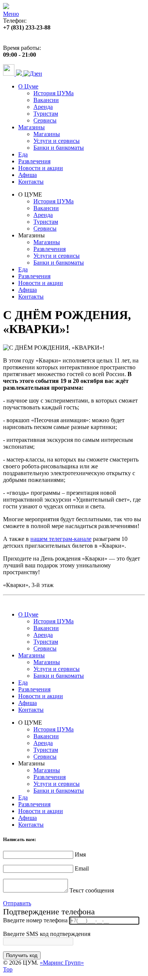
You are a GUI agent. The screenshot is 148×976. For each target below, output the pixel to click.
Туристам (45, 113)
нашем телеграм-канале (60, 539)
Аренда (43, 107)
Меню (11, 14)
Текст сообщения (91, 890)
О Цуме (28, 86)
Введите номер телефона (35, 920)
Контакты (31, 181)
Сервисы (45, 120)
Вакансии (46, 100)
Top (8, 969)
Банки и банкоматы (58, 147)
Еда (23, 154)
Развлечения (34, 161)
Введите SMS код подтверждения (46, 934)
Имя (80, 854)
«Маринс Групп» (62, 962)
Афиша (27, 175)
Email (82, 868)
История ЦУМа (53, 93)
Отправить (17, 903)
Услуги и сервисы (56, 141)
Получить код (22, 955)
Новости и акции (40, 168)
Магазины (31, 127)
